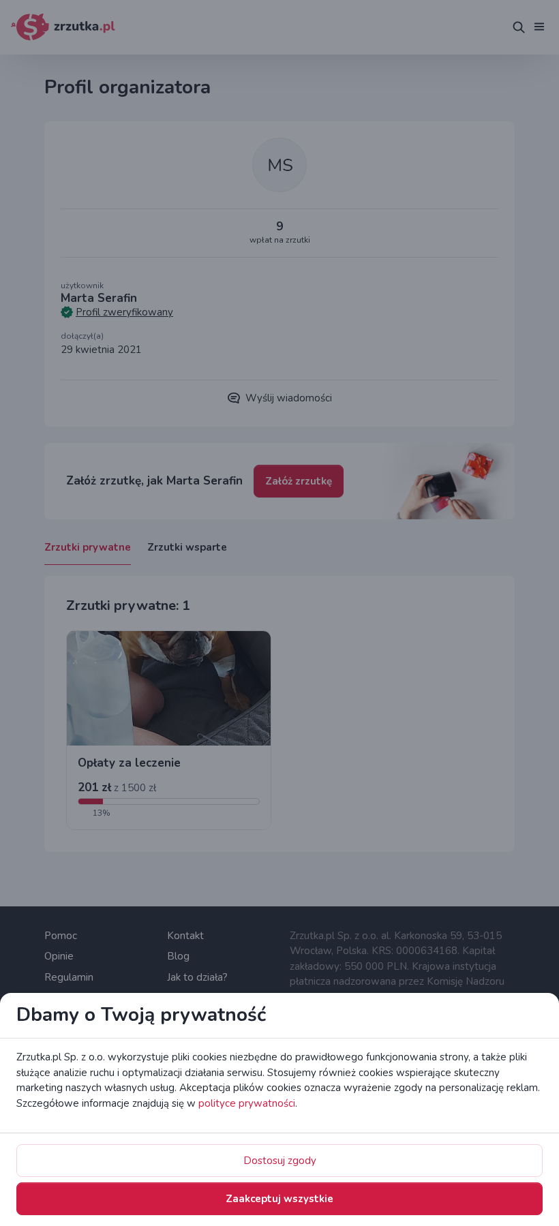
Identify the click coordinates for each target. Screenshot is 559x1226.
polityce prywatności (246, 1103)
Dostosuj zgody (279, 1160)
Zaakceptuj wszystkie (279, 1199)
